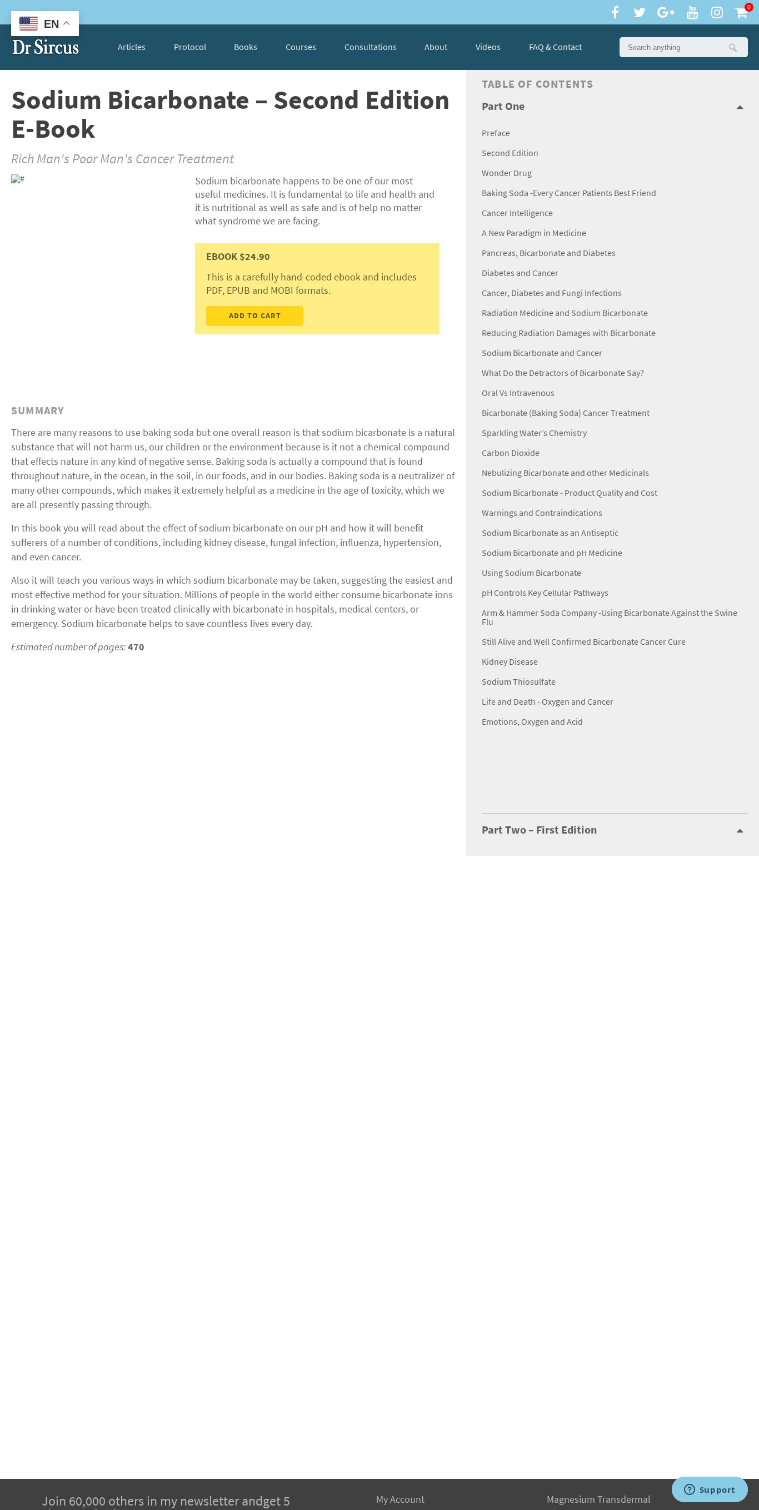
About (436, 47)
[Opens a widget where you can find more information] (709, 1490)
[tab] (615, 106)
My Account (400, 1499)
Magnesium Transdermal (599, 1499)
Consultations (370, 47)
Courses (301, 47)
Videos (488, 47)
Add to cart (255, 315)
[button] (732, 47)
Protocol (190, 47)
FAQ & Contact (555, 47)
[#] (45, 47)
